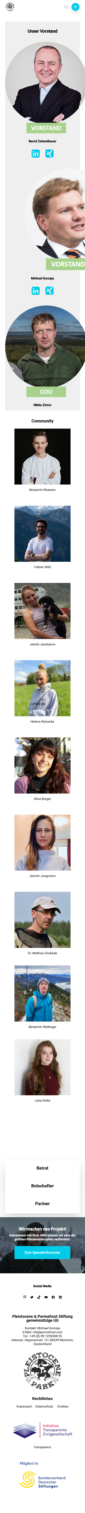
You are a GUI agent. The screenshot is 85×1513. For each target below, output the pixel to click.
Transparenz (42, 1447)
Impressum (24, 1406)
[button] (75, 7)
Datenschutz (44, 1406)
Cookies (62, 1406)
